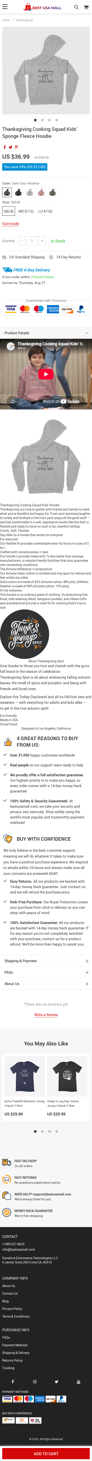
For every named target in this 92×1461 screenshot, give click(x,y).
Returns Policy (12, 1360)
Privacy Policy (12, 1309)
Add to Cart (46, 1453)
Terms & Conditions (15, 1316)
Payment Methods (15, 1345)
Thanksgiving (24, 20)
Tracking (8, 1368)
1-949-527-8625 (13, 1244)
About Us (8, 1286)
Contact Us (10, 1293)
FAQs (6, 1337)
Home (6, 20)
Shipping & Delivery (15, 1353)
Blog (5, 1301)
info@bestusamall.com (18, 1249)
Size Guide (10, 223)
